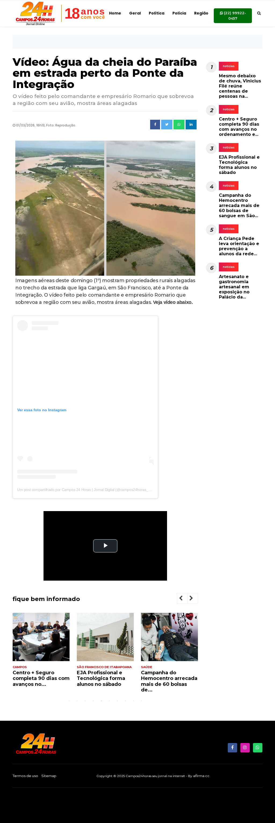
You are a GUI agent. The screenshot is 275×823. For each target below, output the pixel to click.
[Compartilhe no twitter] (166, 124)
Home (115, 13)
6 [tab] (109, 701)
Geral (135, 13)
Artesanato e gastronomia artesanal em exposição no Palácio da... (234, 287)
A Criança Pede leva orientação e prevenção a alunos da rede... (239, 246)
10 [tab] (141, 701)
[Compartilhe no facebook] (155, 124)
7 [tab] (117, 701)
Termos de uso (25, 776)
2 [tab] (77, 701)
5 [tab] (101, 701)
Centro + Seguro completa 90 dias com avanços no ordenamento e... (239, 126)
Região (201, 13)
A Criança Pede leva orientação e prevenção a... (166, 678)
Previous (185, 599)
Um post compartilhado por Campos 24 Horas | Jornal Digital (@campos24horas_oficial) (87, 489)
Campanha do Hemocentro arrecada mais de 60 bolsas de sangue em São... (239, 206)
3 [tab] (85, 701)
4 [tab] (93, 701)
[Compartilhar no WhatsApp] (178, 124)
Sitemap (48, 776)
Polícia (179, 13)
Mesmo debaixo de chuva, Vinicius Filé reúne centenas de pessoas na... (240, 86)
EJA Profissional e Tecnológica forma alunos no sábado (37, 678)
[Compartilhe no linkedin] (191, 124)
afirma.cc (201, 776)
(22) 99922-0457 (234, 15)
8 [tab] (125, 701)
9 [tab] (133, 701)
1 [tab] (69, 701)
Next (195, 599)
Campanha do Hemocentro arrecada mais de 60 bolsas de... (105, 681)
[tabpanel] (41, 652)
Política (156, 13)
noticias (228, 66)
